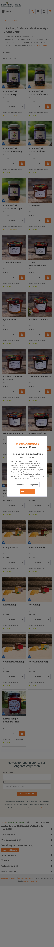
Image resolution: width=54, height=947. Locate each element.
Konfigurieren (32, 485)
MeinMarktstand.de (27, 444)
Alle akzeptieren (27, 491)
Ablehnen (20, 485)
